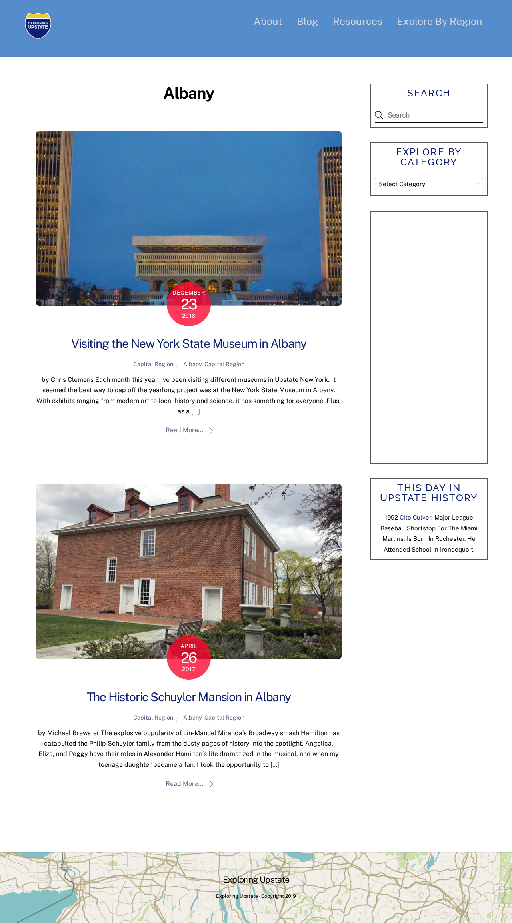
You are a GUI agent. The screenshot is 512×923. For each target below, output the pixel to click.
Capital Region (153, 364)
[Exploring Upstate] (38, 34)
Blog (307, 21)
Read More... (185, 430)
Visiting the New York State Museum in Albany (188, 343)
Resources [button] (357, 21)
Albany (192, 364)
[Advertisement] (435, 336)
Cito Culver (415, 517)
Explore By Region (439, 21)
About (268, 21)
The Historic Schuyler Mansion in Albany (189, 697)
